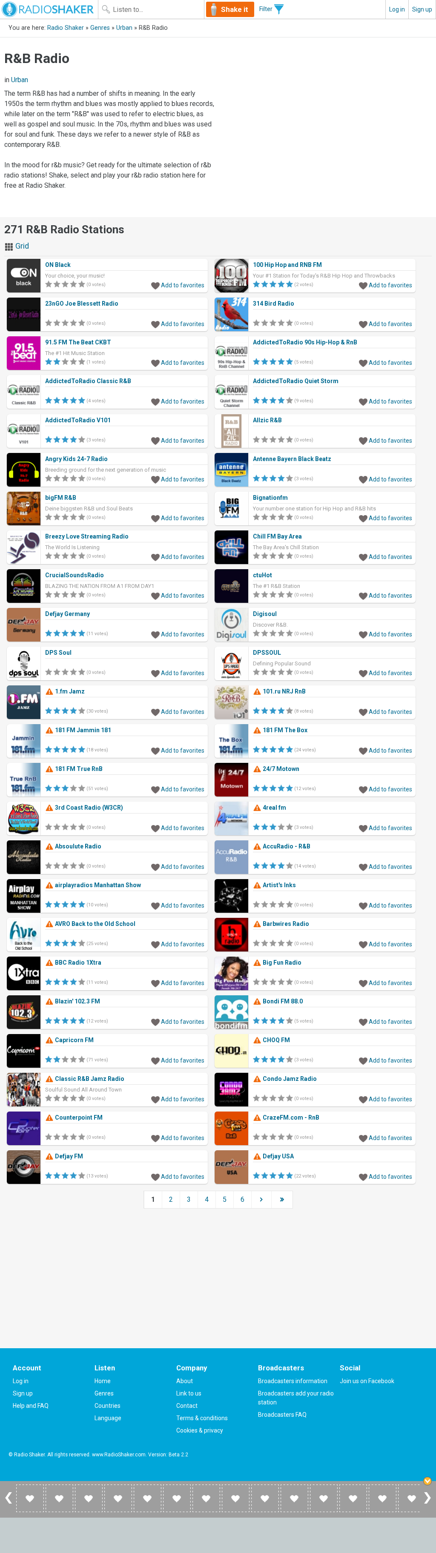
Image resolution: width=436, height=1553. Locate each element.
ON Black (58, 264)
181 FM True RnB (78, 768)
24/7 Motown (280, 768)
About (184, 1381)
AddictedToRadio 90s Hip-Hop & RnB (305, 342)
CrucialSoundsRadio (74, 575)
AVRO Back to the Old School (94, 923)
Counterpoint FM (78, 1117)
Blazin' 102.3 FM (77, 1001)
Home (103, 1381)
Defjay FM (68, 1156)
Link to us (188, 1393)
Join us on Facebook (367, 1381)
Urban (124, 28)
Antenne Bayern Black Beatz (292, 459)
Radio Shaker (65, 28)
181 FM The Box (284, 730)
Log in (397, 9)
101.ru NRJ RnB (283, 691)
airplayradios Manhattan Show (97, 885)
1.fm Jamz (69, 691)
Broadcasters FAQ (282, 1414)
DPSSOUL (267, 652)
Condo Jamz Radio (289, 1078)
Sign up (422, 9)
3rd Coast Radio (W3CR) (88, 807)
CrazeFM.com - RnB (290, 1117)
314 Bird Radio (273, 303)
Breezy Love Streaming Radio (87, 536)
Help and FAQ (31, 1405)
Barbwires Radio (285, 923)
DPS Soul (58, 652)
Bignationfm (270, 497)
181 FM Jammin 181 (82, 730)
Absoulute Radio (77, 846)
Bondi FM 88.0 (282, 1001)
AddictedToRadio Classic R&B (88, 381)
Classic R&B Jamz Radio (89, 1078)
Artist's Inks (278, 885)
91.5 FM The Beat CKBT (78, 342)
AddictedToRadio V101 (78, 420)
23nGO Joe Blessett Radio (81, 303)
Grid (21, 245)
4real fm (273, 807)
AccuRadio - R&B (285, 846)
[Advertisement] (326, 105)
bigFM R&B (60, 497)
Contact (187, 1405)
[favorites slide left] (8, 1503)
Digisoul (265, 613)
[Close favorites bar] (427, 1481)
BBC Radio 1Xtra (77, 962)
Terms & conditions (202, 1418)
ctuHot (262, 575)
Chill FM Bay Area (277, 536)
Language (108, 1418)
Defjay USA (277, 1156)
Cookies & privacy (199, 1430)
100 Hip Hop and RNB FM (287, 264)
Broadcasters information (292, 1381)
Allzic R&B (267, 420)
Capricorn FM (74, 1040)
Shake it (234, 9)
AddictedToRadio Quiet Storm (295, 381)
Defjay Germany (67, 613)
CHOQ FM (275, 1040)
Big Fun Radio (281, 962)
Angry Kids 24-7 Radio (76, 459)
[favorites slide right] (427, 1503)
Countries (107, 1405)
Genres (100, 28)
